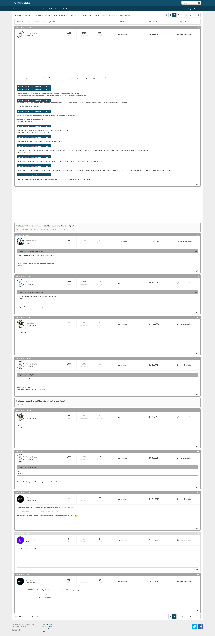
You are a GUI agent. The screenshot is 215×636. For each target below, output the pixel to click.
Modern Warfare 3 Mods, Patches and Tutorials (87, 15)
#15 (198, 410)
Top (43, 631)
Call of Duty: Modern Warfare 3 (58, 15)
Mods (51, 9)
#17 (198, 492)
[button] (199, 3)
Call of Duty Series (39, 15)
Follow (154, 22)
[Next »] (199, 15)
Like (124, 22)
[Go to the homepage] (22, 3)
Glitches (66, 9)
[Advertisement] (91, 59)
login (26, 86)
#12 (198, 276)
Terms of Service (48, 629)
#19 (198, 574)
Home (15, 9)
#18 (198, 533)
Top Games (27, 15)
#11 (198, 235)
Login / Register (194, 9)
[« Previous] (166, 15)
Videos (57, 9)
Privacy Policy (47, 626)
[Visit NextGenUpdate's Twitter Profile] (194, 628)
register (33, 86)
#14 (198, 358)
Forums (23, 9)
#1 (198, 27)
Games (33, 9)
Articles (43, 9)
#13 (198, 317)
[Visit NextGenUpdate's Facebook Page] (200, 628)
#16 (198, 451)
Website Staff (47, 624)
